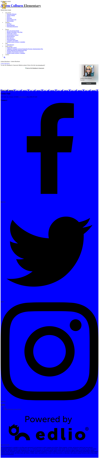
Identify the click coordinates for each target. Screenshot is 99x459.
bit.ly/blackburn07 (40, 65)
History (8, 16)
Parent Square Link (11, 19)
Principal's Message (11, 14)
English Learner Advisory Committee (16, 42)
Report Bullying (11, 25)
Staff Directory (10, 44)
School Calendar (11, 15)
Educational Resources (12, 26)
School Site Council (12, 33)
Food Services (10, 37)
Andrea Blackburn (5, 61)
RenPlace (9, 23)
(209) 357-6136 (23, 97)
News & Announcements (13, 30)
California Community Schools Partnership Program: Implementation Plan (25, 49)
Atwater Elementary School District (12, 409)
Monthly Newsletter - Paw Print (14, 32)
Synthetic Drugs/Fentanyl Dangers (15, 51)
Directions (9, 18)
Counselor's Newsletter (12, 40)
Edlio (5, 408)
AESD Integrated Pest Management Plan (17, 50)
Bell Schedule (10, 21)
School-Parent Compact (12, 35)
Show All (3, 412)
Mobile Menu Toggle (6, 10)
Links (3, 405)
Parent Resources (11, 39)
